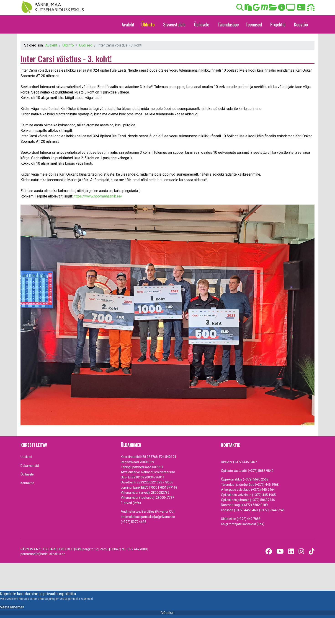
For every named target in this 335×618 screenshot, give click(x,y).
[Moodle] (264, 9)
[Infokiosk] (281, 9)
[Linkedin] (291, 551)
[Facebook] (268, 551)
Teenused (254, 24)
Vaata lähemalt (12, 607)
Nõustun (167, 613)
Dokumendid (30, 465)
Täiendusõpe (228, 24)
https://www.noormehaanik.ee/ (98, 196)
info (137, 503)
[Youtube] (280, 551)
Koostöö (301, 24)
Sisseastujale (174, 24)
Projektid (278, 24)
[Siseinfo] (310, 9)
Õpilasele (201, 24)
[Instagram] (301, 551)
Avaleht (128, 24)
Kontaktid (27, 483)
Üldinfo (148, 24)
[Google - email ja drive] (256, 9)
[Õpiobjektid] (273, 9)
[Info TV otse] (290, 9)
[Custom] (311, 551)
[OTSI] (240, 9)
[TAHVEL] (248, 9)
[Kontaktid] (301, 9)
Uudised (26, 457)
